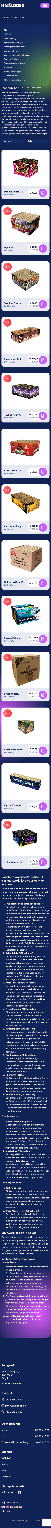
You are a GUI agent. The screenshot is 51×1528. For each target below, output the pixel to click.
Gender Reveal (11, 75)
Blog (4, 1470)
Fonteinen (8, 67)
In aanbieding (10, 38)
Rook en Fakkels (11, 59)
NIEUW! (7, 34)
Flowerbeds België (12, 71)
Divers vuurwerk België (14, 63)
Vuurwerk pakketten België (16, 55)
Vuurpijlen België (11, 50)
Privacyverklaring (19, 1520)
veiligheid (23, 1322)
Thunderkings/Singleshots (15, 79)
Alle (5, 30)
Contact (6, 1476)
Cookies (36, 1520)
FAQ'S (4, 1464)
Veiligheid (6, 1458)
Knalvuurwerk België (13, 42)
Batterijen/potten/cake (15, 46)
